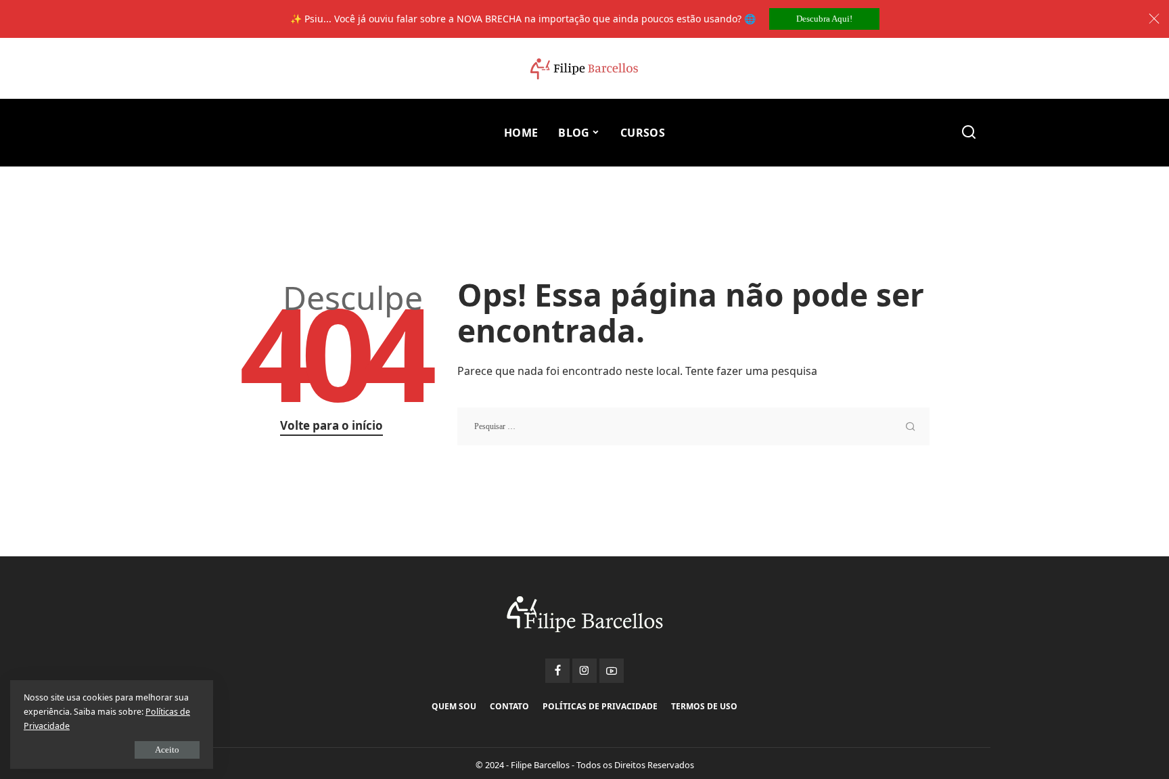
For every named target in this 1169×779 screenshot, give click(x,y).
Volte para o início (331, 425)
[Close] (1154, 19)
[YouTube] (611, 671)
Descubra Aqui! (824, 19)
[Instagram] (584, 671)
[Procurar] (969, 132)
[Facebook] (557, 671)
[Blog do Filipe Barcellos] (584, 69)
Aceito (167, 749)
